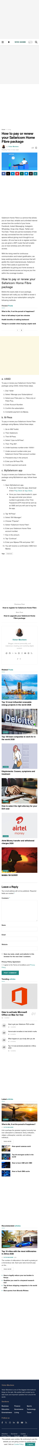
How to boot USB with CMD (22, 1163)
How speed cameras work (21, 1146)
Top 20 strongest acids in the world (23, 1155)
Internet (9, 553)
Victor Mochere (13, 146)
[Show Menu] (3, 42)
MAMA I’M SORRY (10, 875)
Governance (18, 1409)
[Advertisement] (19, 19)
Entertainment (7, 1412)
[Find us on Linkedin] (14, 1422)
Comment (6, 898)
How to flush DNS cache (21, 1171)
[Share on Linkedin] (13, 173)
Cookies (23, 1434)
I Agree (30, 1444)
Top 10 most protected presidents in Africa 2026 (22, 1047)
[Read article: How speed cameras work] (6, 1148)
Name (4, 925)
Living (9, 129)
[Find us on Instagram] (10, 1422)
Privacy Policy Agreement (11, 962)
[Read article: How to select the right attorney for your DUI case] (19, 791)
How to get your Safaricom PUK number (21, 1024)
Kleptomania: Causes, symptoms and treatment (18, 772)
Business (5, 1406)
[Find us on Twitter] (6, 1422)
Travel (29, 1412)
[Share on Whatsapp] (22, 173)
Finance (6, 1246)
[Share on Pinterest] (17, 173)
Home (3, 129)
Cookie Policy (18, 1444)
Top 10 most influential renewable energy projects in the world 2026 (17, 703)
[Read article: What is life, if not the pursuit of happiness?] (19, 1112)
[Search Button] (36, 42)
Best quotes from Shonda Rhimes (16, 1290)
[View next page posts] (21, 330)
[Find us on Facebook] (2, 1422)
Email (4, 935)
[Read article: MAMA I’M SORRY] (19, 860)
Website (5, 944)
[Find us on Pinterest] (18, 1422)
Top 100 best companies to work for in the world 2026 (19, 738)
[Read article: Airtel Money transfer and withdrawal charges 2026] (19, 825)
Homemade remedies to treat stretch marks (22, 1031)
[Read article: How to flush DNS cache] (6, 1173)
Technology (31, 1409)
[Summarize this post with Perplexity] (35, 173)
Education (5, 1409)
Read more (8, 1141)
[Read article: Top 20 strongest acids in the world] (6, 1157)
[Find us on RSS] (26, 1422)
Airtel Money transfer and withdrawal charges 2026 (18, 842)
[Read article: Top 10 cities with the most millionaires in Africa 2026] (19, 1239)
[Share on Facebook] (4, 173)
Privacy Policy (6, 1436)
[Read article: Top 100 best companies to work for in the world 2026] (19, 721)
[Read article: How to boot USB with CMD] (6, 1165)
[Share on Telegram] (26, 173)
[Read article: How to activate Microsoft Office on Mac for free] (19, 996)
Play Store (18, 490)
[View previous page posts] (17, 330)
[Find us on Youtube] (22, 1422)
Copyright (17, 1436)
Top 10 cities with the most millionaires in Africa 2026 (19, 1252)
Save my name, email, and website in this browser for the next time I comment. (19, 955)
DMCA (25, 1436)
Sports (29, 1406)
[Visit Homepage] (20, 42)
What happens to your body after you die (21, 1038)
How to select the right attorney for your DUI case (19, 807)
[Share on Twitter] (8, 173)
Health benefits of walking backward (15, 319)
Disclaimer (14, 1434)
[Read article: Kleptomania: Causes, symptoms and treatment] (19, 756)
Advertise (5, 1434)
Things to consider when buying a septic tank (19, 323)
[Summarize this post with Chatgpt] (31, 173)
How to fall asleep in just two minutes (16, 315)
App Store (28, 490)
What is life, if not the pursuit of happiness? (18, 311)
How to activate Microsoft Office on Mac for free (14, 1013)
